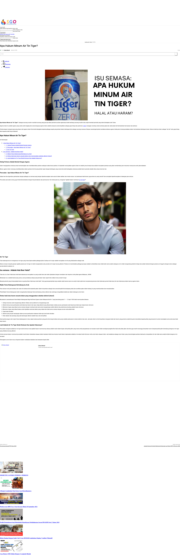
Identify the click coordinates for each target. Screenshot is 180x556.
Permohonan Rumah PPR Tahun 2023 (8, 446)
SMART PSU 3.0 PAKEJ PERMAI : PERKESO (14, 475)
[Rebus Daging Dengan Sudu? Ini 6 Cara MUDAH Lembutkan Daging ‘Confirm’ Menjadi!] (11, 535)
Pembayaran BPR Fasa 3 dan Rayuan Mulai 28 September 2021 (18, 506)
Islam (84, 126)
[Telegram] (42, 349)
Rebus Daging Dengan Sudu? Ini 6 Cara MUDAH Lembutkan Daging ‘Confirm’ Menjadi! (26, 538)
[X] (152, 22)
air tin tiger (82, 180)
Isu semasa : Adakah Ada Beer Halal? (13, 152)
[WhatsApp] (44, 349)
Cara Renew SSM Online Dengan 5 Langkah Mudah (15, 554)
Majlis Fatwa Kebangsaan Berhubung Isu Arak (19, 154)
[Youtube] (46, 349)
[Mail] (40, 349)
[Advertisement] (90, 391)
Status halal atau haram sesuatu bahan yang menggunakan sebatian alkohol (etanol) (29, 156)
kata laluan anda (16, 31)
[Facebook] (146, 22)
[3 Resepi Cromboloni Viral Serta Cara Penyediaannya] (11, 488)
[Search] (176, 54)
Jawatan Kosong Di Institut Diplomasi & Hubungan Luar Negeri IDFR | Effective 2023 (162, 446)
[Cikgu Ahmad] (1, 50)
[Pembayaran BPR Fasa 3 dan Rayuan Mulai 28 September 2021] (11, 504)
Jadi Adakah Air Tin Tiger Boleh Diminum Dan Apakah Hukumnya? (24, 158)
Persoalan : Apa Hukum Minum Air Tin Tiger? (18, 147)
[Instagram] (149, 22)
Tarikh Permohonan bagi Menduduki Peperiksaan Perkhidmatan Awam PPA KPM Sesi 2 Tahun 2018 (29, 522)
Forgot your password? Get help (7, 34)
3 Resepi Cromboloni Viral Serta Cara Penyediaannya (15, 491)
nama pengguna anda (17, 29)
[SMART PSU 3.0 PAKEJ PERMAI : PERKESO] (11, 472)
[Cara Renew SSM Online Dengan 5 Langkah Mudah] (11, 551)
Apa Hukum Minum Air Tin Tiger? (12, 143)
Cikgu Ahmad (7, 50)
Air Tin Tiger (10, 149)
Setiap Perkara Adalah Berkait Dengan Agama (18, 145)
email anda (15, 38)
